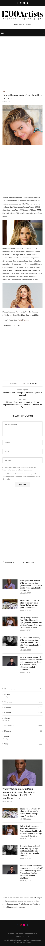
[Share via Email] (35, 384)
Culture (7, 718)
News (6, 736)
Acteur (7, 694)
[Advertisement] (22, 67)
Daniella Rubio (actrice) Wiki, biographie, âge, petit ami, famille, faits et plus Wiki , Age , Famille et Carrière (30, 642)
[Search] (42, 32)
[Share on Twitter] (30, 384)
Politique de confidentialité (26, 933)
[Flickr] (24, 3)
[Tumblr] (27, 3)
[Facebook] (17, 3)
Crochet (23, 713)
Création (23, 707)
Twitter (26, 320)
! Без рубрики (23, 689)
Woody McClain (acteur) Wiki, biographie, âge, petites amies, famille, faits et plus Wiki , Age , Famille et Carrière (31, 585)
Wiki (20, 320)
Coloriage (23, 702)
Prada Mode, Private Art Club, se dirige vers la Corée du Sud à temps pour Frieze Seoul (30, 604)
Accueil (11, 933)
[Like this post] (25, 384)
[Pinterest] (21, 3)
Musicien (23, 731)
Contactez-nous (22, 936)
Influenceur (23, 725)
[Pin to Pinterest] (33, 384)
